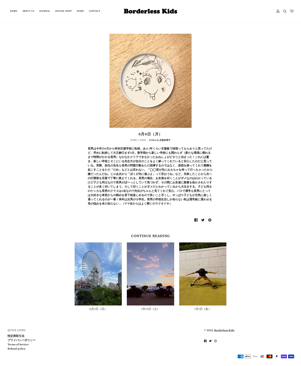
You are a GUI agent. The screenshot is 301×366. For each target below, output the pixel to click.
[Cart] (292, 11)
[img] (205, 340)
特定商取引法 (16, 336)
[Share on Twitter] (202, 220)
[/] (150, 11)
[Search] (284, 11)
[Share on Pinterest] (209, 220)
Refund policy (17, 348)
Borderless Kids (224, 330)
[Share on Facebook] (196, 220)
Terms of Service (18, 344)
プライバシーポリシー (22, 340)
